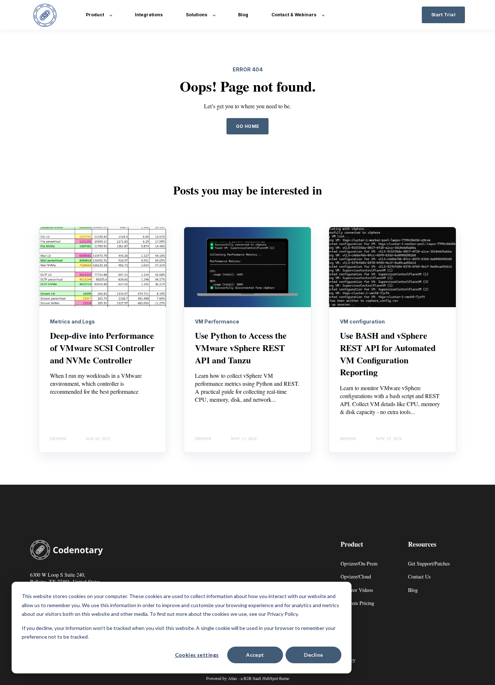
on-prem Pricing (357, 603)
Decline (313, 655)
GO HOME (247, 126)
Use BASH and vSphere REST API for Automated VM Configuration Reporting (388, 353)
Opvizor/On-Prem (359, 563)
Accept (255, 655)
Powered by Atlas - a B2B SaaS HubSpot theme (247, 678)
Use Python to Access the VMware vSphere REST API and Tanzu (241, 347)
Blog (413, 590)
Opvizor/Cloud (356, 576)
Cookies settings (197, 655)
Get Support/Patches (429, 563)
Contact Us (419, 576)
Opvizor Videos (357, 590)
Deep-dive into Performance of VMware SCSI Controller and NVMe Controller (102, 347)
